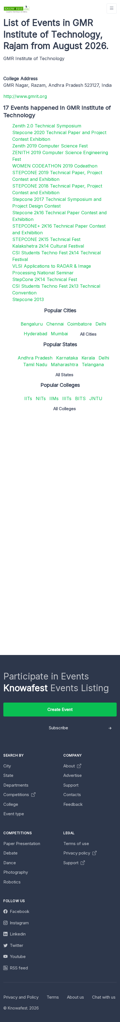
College (10, 804)
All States (64, 374)
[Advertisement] (60, 475)
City (7, 766)
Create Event (60, 709)
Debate (10, 853)
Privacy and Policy (21, 997)
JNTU (95, 398)
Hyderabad (35, 333)
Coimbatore (79, 324)
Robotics (12, 882)
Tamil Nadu (35, 364)
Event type (13, 813)
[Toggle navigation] (112, 8)
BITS (80, 398)
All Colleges (64, 408)
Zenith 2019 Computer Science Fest (50, 146)
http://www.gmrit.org (25, 96)
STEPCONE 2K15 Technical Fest (46, 239)
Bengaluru (32, 324)
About (69, 766)
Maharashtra (64, 364)
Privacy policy (77, 853)
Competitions (16, 794)
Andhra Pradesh (35, 358)
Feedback (73, 804)
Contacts (72, 794)
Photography (15, 872)
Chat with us (104, 997)
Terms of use (76, 843)
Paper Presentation (21, 843)
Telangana (93, 364)
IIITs (66, 398)
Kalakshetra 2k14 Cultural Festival (48, 246)
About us (75, 997)
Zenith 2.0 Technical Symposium (46, 126)
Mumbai (59, 333)
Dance (9, 862)
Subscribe (58, 727)
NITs (41, 398)
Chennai (55, 324)
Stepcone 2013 (28, 299)
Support (70, 785)
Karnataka (67, 358)
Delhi (100, 324)
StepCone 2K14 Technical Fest (44, 279)
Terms (53, 997)
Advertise (72, 775)
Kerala (88, 358)
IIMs (54, 398)
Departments (15, 785)
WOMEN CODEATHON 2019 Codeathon (54, 166)
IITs (28, 398)
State (8, 775)
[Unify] (16, 8)
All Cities (88, 334)
